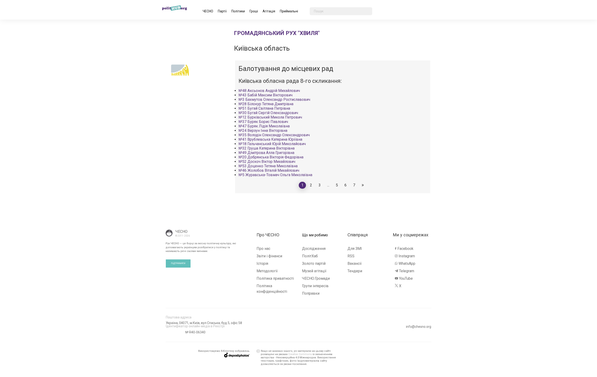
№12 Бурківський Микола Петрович (270, 117)
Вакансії (354, 263)
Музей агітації (314, 271)
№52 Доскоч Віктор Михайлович (267, 161)
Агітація (269, 11)
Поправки (310, 293)
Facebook (405, 248)
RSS (350, 256)
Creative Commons (300, 354)
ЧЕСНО (208, 11)
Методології (267, 271)
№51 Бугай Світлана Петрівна (264, 108)
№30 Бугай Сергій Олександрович (268, 113)
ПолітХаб (310, 256)
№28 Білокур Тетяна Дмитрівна (266, 104)
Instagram (407, 256)
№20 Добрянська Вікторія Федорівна (271, 157)
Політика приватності (275, 278)
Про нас (263, 248)
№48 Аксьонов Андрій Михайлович (269, 90)
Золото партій (314, 263)
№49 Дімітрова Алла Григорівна (266, 152)
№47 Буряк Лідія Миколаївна (264, 126)
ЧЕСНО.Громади (316, 278)
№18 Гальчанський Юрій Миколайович (272, 144)
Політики (238, 11)
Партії (222, 11)
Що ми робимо (315, 235)
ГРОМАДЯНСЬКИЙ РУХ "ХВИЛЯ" (277, 33)
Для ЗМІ (354, 248)
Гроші (254, 11)
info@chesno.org (418, 326)
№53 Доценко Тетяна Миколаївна (268, 166)
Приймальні (289, 11)
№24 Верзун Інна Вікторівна (263, 130)
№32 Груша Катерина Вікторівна (267, 148)
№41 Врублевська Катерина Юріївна (270, 139)
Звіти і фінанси (269, 256)
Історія (262, 263)
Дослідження (314, 248)
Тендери (354, 271)
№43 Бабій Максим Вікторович (265, 95)
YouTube (406, 278)
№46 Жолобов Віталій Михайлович (269, 170)
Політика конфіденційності (272, 289)
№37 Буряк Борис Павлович (263, 121)
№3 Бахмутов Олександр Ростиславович (274, 99)
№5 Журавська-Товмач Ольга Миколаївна (275, 175)
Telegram (406, 271)
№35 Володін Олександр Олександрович (274, 135)
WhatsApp (407, 263)
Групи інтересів (315, 286)
